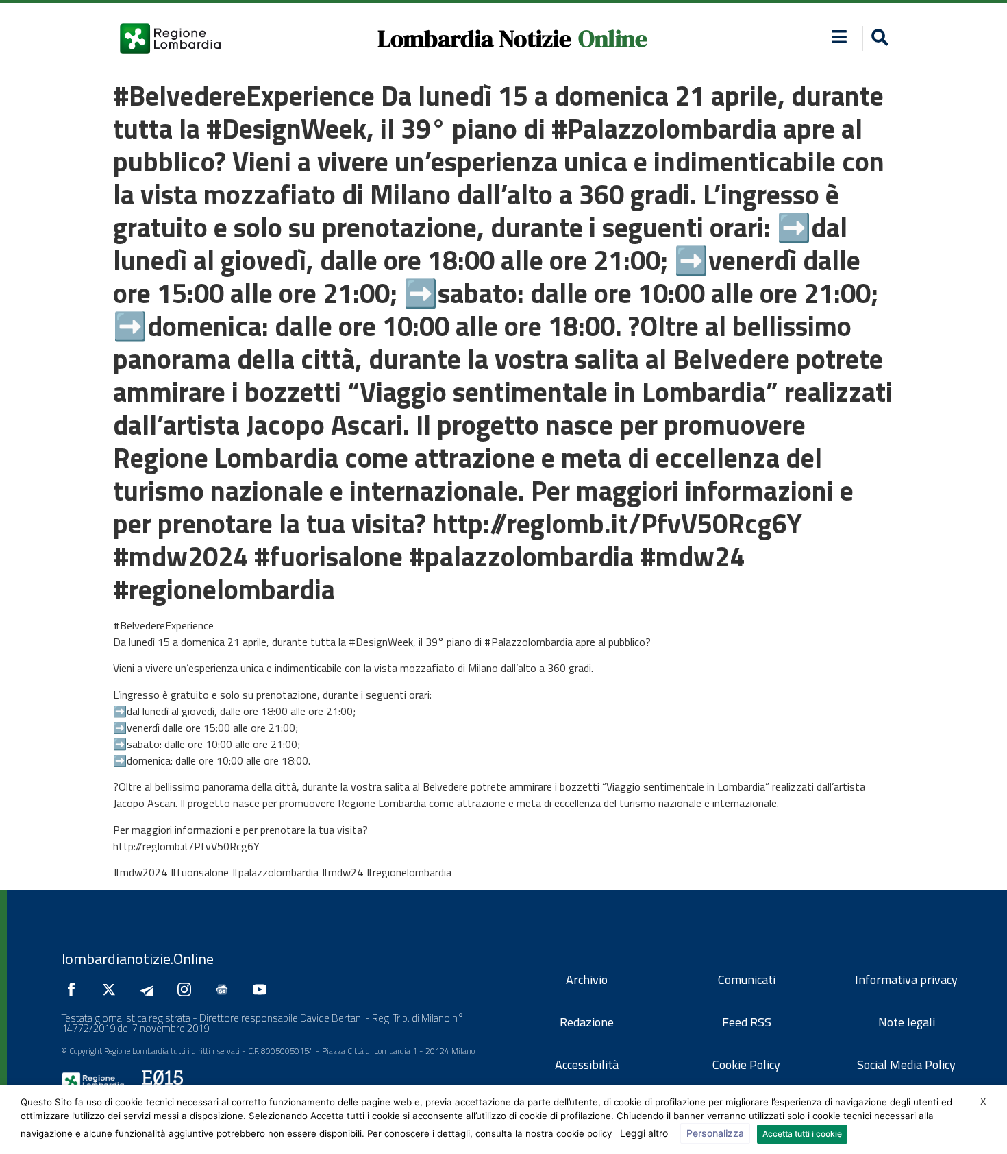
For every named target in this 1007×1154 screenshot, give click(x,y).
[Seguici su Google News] (225, 989)
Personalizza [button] (715, 1133)
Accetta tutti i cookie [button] (802, 1134)
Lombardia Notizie (474, 38)
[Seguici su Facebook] (74, 989)
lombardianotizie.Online (138, 958)
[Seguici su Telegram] (150, 989)
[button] (839, 36)
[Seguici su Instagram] (187, 989)
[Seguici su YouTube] (263, 989)
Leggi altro (644, 1133)
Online (612, 38)
